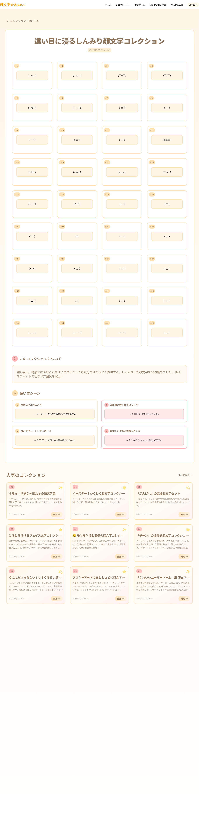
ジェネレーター (123, 4)
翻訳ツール (140, 4)
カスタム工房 (177, 4)
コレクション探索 (158, 4)
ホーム (108, 4)
